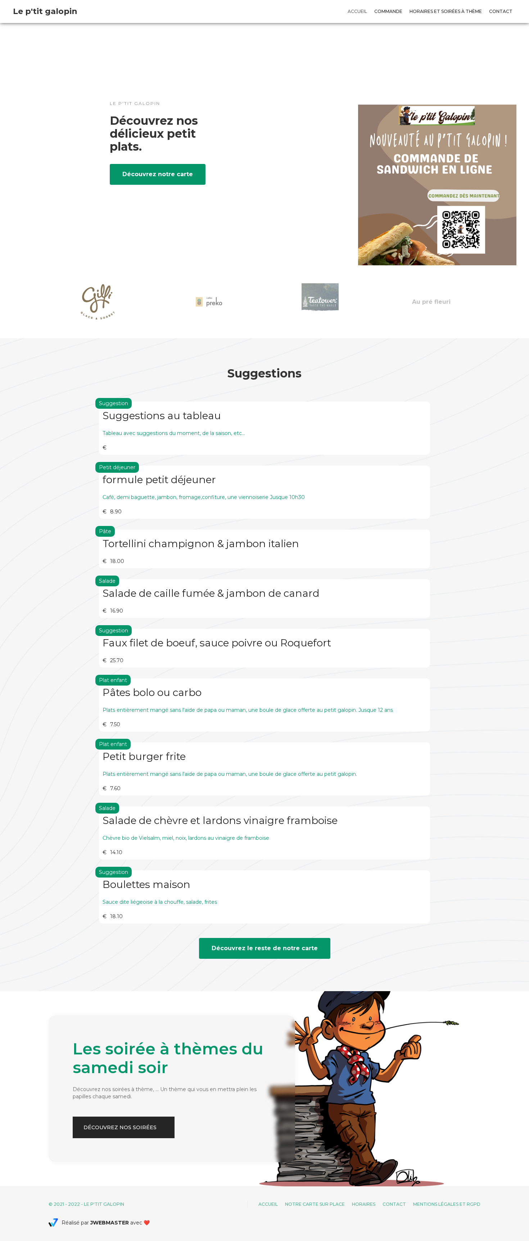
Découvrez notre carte (157, 174)
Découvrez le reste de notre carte (265, 948)
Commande (388, 11)
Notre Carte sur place (315, 1204)
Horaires (363, 1204)
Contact (500, 11)
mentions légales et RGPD (446, 1204)
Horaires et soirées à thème (446, 11)
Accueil (357, 11)
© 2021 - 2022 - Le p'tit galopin (86, 1204)
